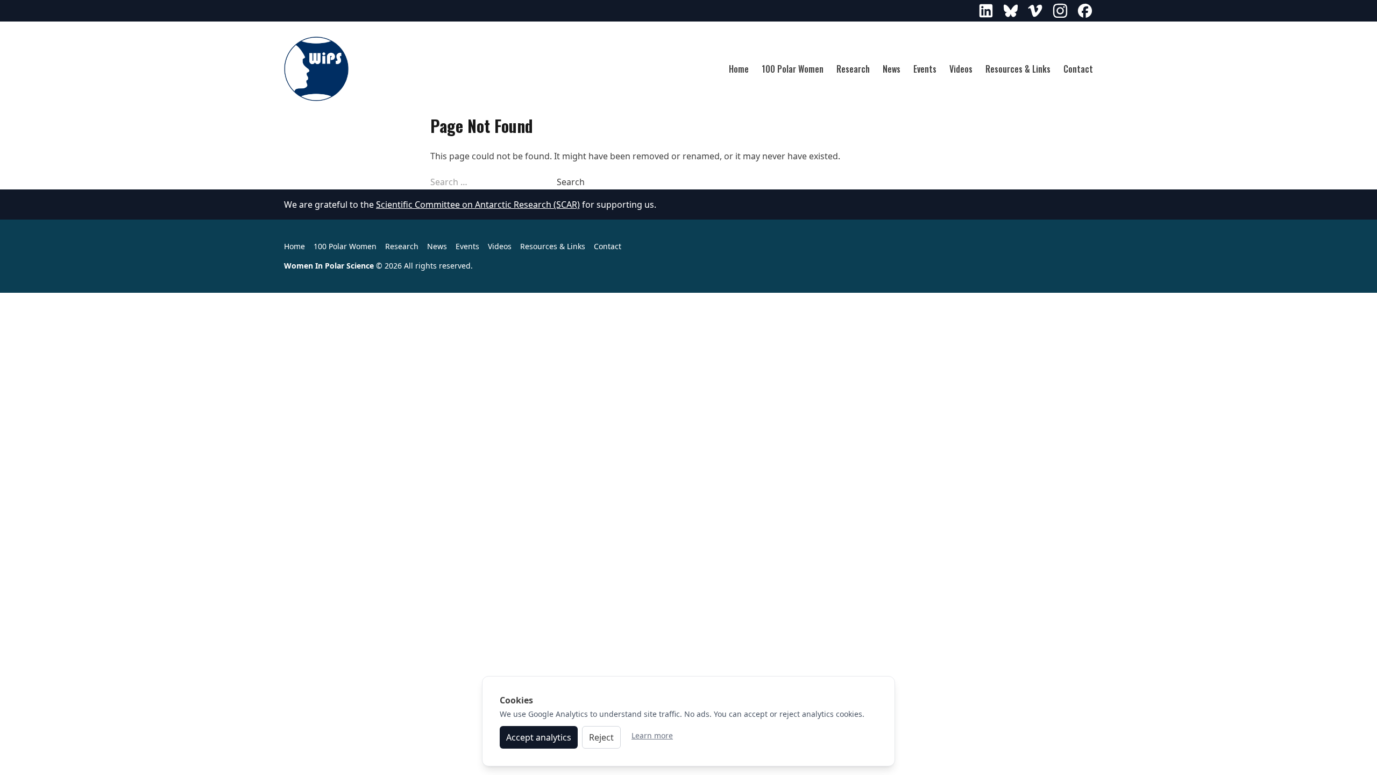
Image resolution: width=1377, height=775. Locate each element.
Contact (1078, 68)
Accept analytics (538, 737)
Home (739, 68)
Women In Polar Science (329, 265)
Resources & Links (1018, 68)
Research (853, 68)
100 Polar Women (793, 68)
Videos (961, 68)
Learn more (652, 735)
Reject (601, 737)
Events (924, 68)
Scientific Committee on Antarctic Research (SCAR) (478, 204)
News (891, 68)
